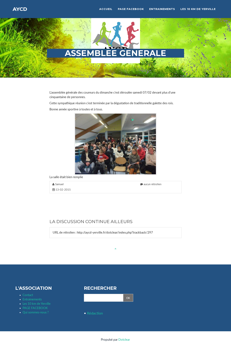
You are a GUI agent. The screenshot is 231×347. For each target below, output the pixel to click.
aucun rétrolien (152, 184)
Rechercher (100, 288)
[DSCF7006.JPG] (115, 144)
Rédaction (95, 313)
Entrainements (32, 299)
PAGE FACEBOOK (35, 308)
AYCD (20, 9)
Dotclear (124, 339)
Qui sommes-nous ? (36, 312)
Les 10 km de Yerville (37, 303)
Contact (28, 295)
